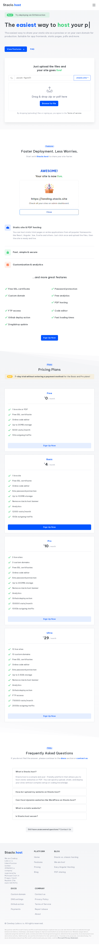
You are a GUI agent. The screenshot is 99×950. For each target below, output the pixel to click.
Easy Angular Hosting (64, 873)
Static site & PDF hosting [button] (27, 233)
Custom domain (18, 900)
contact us (82, 764)
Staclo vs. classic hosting (66, 863)
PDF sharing (60, 878)
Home (37, 863)
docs (63, 764)
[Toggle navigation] (94, 5)
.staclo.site (81, 83)
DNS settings (17, 905)
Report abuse (41, 915)
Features (38, 868)
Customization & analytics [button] (28, 270)
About (38, 920)
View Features (14, 55)
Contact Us (65, 835)
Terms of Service (43, 910)
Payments (16, 915)
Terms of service (74, 119)
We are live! (59, 868)
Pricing (37, 873)
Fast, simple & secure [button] (25, 257)
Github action (17, 910)
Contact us (40, 900)
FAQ (32, 55)
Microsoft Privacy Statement (68, 944)
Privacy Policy (41, 905)
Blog (36, 878)
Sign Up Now (49, 343)
